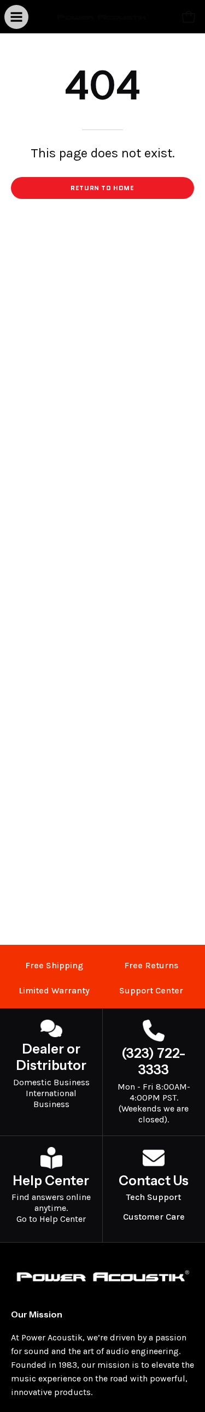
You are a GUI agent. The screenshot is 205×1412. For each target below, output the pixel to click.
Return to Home (102, 187)
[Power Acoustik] (102, 16)
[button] (164, 17)
